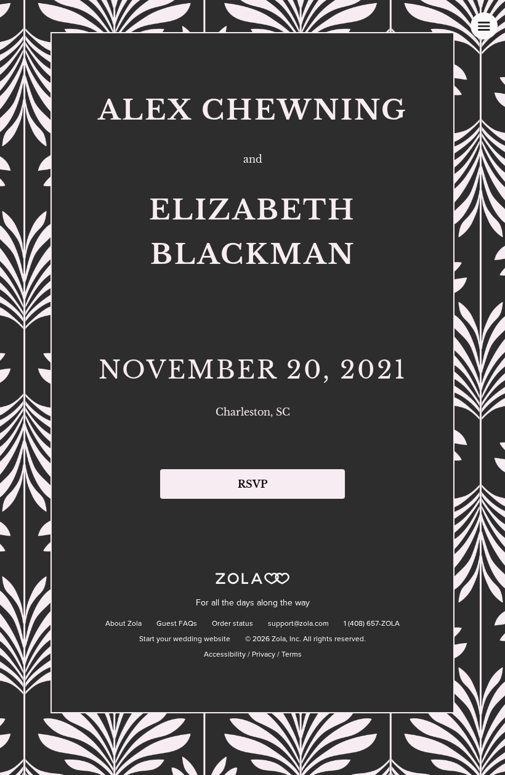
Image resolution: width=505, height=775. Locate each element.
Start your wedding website (184, 639)
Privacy (263, 654)
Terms (291, 654)
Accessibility (225, 654)
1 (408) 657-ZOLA (372, 624)
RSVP (252, 484)
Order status (232, 624)
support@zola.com (298, 624)
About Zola (123, 624)
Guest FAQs (176, 624)
